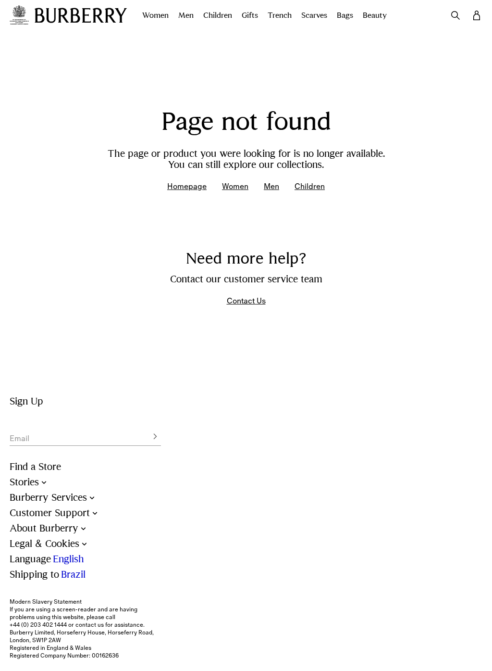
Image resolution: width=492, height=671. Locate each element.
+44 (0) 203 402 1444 (38, 624)
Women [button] (155, 15)
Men (271, 186)
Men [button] (186, 15)
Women (235, 186)
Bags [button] (345, 15)
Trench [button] (280, 15)
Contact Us (246, 300)
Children (310, 186)
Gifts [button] (250, 15)
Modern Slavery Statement (46, 601)
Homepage (187, 186)
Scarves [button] (314, 15)
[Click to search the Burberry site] (455, 15)
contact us (89, 624)
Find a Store (35, 466)
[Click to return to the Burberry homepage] (81, 15)
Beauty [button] (375, 15)
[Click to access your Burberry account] (476, 15)
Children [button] (217, 15)
